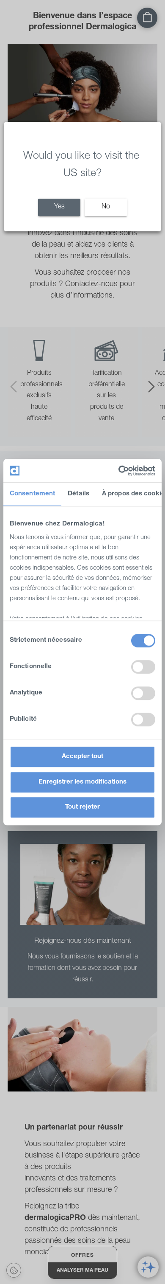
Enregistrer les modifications (82, 782)
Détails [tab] (78, 494)
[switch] (143, 667)
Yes (59, 207)
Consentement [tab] (32, 494)
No (106, 207)
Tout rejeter (82, 807)
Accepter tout (82, 756)
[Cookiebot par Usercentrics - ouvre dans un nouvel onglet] (118, 470)
